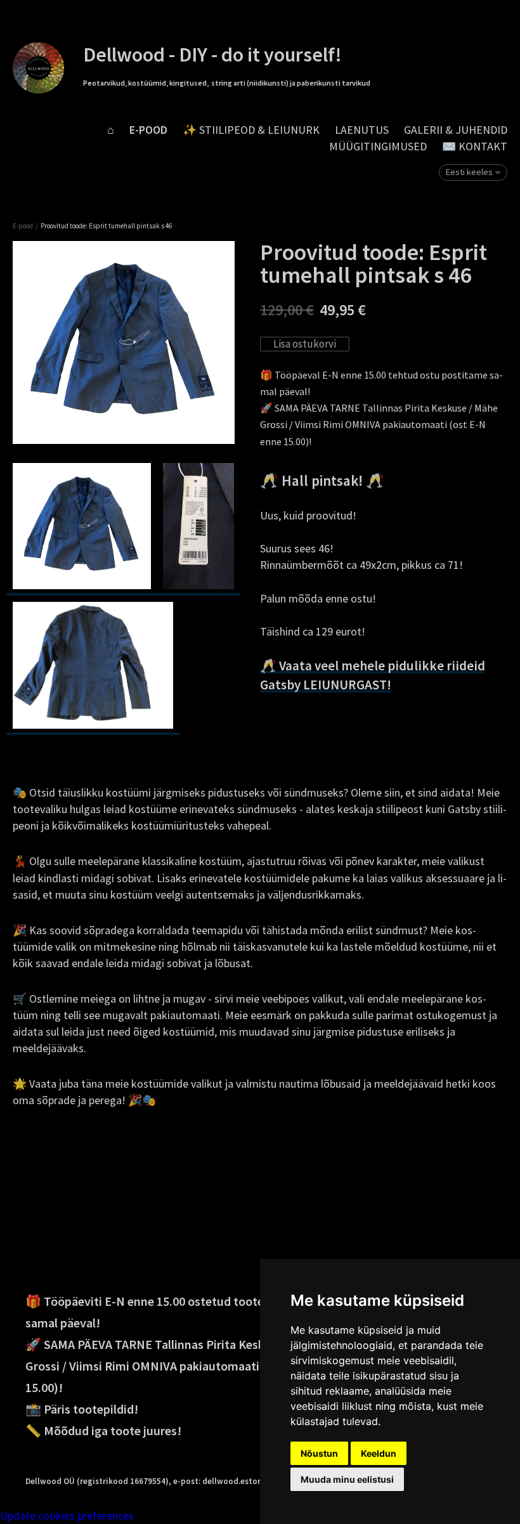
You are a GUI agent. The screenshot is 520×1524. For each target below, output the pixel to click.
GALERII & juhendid (455, 129)
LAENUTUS (362, 129)
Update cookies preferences (67, 1515)
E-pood (148, 129)
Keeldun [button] (378, 1453)
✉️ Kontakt (474, 146)
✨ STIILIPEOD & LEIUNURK (251, 129)
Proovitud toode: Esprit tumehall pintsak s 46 (106, 225)
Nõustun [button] (319, 1453)
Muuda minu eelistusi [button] (347, 1479)
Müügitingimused (378, 146)
